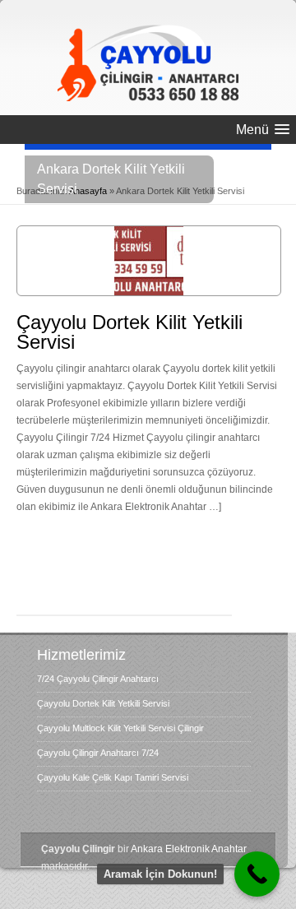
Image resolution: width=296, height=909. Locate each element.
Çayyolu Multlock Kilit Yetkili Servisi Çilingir (120, 728)
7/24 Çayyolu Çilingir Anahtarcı (98, 679)
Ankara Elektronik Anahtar (189, 849)
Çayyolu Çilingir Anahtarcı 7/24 (98, 753)
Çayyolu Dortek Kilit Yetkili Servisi (129, 332)
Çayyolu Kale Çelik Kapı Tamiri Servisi (112, 777)
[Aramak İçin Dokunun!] (257, 874)
